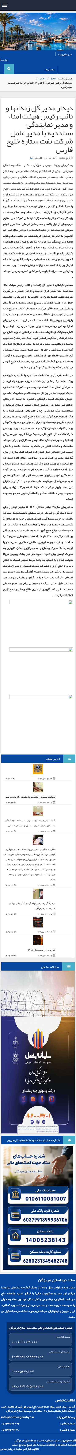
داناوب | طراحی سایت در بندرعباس (19, 1449)
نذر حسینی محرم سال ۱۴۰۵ (41, 949)
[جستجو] (9, 69)
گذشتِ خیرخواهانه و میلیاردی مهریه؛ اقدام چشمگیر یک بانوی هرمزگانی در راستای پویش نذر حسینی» (29, 823)
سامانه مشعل (50, 967)
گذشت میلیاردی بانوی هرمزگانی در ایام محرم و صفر (30, 796)
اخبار (42, 78)
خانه (53, 78)
